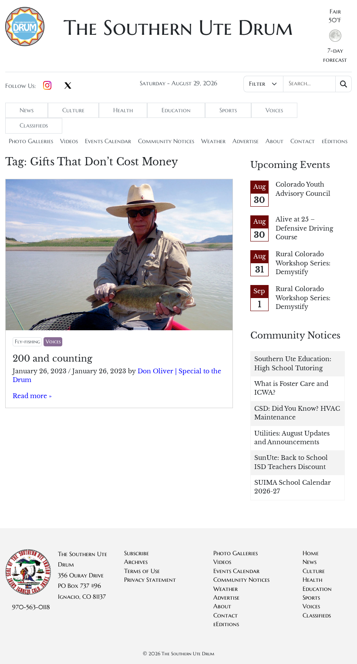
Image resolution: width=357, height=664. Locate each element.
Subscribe (136, 553)
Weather (213, 141)
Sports (228, 110)
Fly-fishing (27, 341)
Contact (302, 141)
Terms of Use (142, 571)
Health (123, 110)
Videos (69, 141)
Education (176, 110)
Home (311, 553)
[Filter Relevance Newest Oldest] (297, 84)
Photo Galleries (31, 141)
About (274, 141)
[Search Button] (344, 84)
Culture (73, 110)
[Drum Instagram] (47, 86)
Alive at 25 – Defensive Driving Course (304, 228)
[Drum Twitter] (68, 86)
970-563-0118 (31, 607)
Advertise (245, 141)
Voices (274, 110)
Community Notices (166, 141)
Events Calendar (108, 141)
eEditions (334, 141)
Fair (335, 11)
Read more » (32, 396)
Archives (136, 562)
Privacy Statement (150, 580)
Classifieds (34, 125)
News (27, 110)
